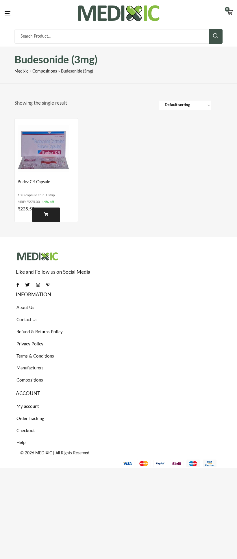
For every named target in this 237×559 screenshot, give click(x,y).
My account (27, 406)
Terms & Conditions (35, 356)
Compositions (44, 71)
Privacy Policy (29, 344)
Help (20, 442)
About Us (25, 308)
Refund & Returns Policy (39, 332)
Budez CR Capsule (34, 182)
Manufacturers (30, 368)
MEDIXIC (43, 453)
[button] (230, 13)
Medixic (21, 71)
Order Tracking (30, 419)
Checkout (25, 431)
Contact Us (27, 320)
